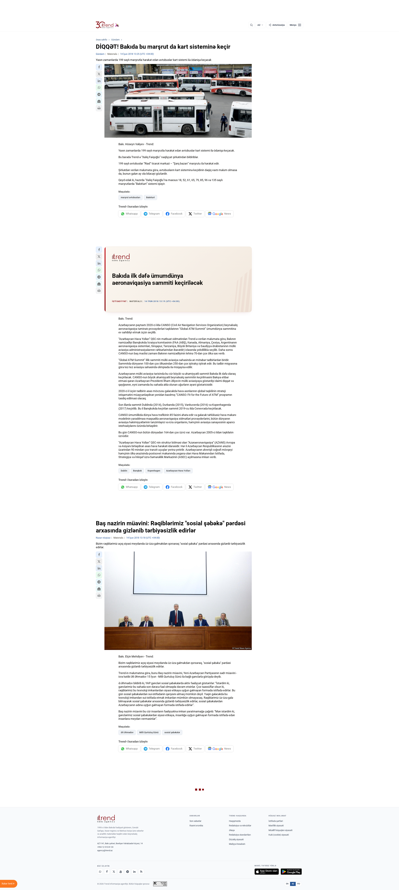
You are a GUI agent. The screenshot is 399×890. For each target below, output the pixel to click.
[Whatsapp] (100, 871)
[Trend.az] (107, 25)
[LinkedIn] (134, 871)
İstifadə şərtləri (276, 821)
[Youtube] (120, 871)
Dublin (124, 470)
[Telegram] (127, 871)
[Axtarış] (251, 25)
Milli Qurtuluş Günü (149, 732)
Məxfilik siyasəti (276, 825)
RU (298, 884)
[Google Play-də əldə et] (291, 871)
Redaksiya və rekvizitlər (240, 825)
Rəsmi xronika (196, 825)
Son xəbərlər (195, 821)
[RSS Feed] (141, 871)
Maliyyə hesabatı (237, 844)
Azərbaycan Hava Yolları (178, 470)
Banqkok (137, 470)
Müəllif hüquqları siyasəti (280, 830)
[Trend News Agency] (106, 819)
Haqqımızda (235, 821)
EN (287, 884)
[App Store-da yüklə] (267, 871)
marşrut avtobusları (130, 197)
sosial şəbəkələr (172, 732)
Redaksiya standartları (240, 835)
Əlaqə (232, 830)
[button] (99, 67)
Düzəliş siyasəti (236, 839)
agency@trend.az (105, 850)
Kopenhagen (154, 470)
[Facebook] (107, 871)
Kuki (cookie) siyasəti (279, 835)
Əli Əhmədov (127, 732)
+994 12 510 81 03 (105, 847)
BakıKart (150, 197)
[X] (114, 871)
